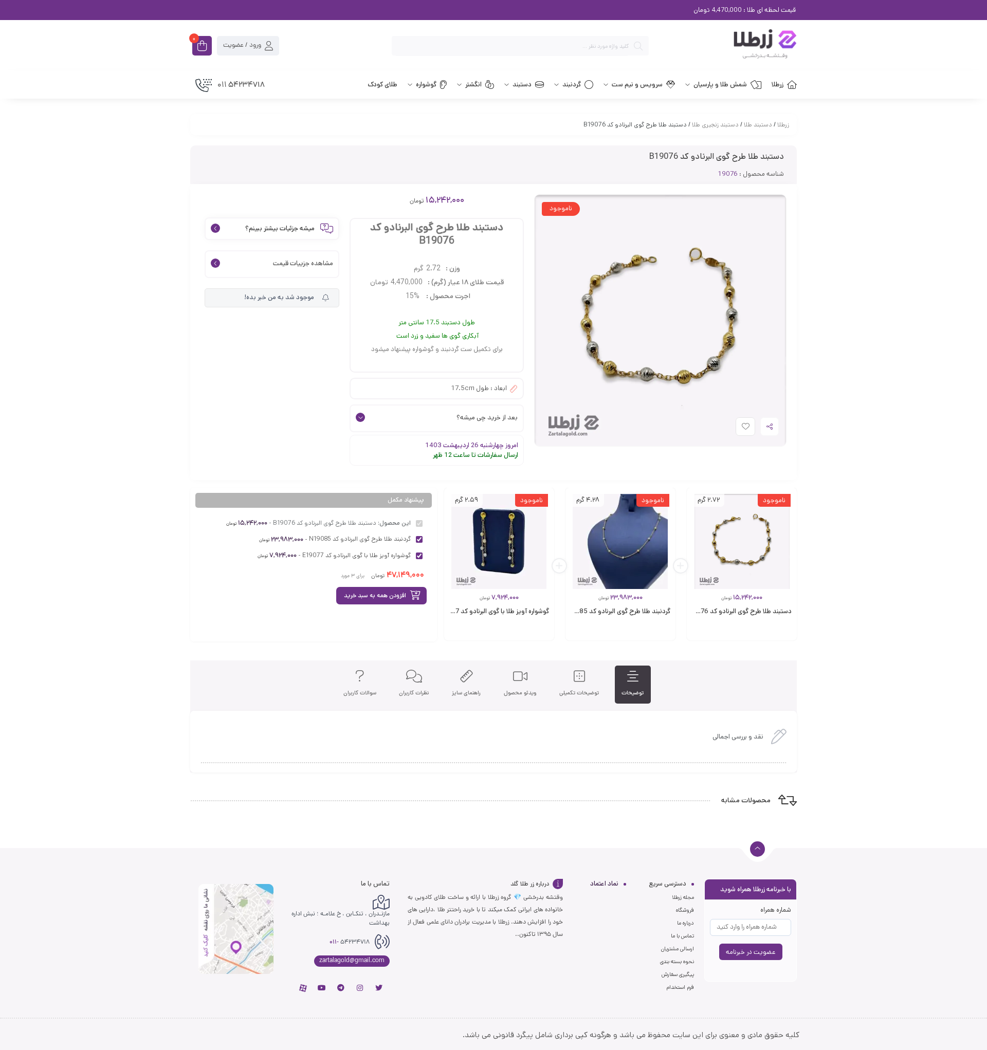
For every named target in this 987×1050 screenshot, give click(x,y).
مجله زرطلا (683, 897)
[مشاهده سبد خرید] (202, 46)
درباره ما (685, 923)
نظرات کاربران (414, 693)
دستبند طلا (758, 124)
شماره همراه (775, 910)
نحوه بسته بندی (677, 961)
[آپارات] (303, 988)
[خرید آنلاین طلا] (728, 46)
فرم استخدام (680, 987)
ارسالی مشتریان (677, 949)
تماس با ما (682, 936)
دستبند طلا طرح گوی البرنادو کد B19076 (738, 611)
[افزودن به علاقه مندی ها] (735, 633)
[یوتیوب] (322, 988)
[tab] (632, 685)
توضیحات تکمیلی (579, 693)
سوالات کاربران (359, 693)
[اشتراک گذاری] (769, 426)
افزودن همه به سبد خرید (375, 595)
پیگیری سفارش (678, 974)
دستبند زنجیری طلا (715, 124)
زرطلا (783, 124)
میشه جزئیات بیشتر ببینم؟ (280, 229)
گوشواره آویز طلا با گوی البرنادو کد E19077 (492, 611)
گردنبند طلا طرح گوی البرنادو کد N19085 (616, 611)
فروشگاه (685, 910)
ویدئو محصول (520, 693)
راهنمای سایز (466, 693)
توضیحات (633, 693)
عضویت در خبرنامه (751, 952)
